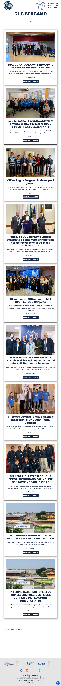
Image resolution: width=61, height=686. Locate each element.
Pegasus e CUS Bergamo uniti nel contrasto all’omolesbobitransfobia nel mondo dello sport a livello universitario (30, 241)
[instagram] (27, 670)
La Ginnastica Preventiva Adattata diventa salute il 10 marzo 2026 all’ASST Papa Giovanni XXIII (30, 123)
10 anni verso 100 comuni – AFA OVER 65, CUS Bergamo (30, 300)
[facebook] (21, 670)
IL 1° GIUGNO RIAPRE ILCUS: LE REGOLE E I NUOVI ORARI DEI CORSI (30, 537)
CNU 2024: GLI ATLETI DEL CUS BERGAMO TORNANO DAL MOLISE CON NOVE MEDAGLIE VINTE (30, 479)
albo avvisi (35, 675)
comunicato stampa (16, 629)
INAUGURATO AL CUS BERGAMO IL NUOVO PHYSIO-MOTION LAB (30, 66)
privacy (25, 675)
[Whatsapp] (40, 670)
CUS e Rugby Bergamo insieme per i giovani (30, 182)
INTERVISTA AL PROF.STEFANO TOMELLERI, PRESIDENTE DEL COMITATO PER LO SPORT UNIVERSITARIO (30, 596)
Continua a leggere (30, 81)
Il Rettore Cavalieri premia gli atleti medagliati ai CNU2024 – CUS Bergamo (30, 419)
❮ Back (6, 629)
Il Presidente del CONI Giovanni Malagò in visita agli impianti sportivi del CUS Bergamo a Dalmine (30, 360)
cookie (29, 675)
